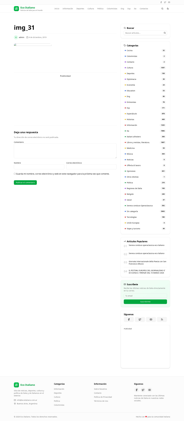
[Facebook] (161, 2)
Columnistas (112, 8)
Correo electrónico (74, 163)
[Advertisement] (65, 95)
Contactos (144, 8)
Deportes (80, 8)
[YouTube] (169, 2)
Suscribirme (145, 301)
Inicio (57, 8)
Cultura (91, 8)
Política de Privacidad (103, 397)
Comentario (19, 142)
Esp (129, 8)
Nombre (17, 163)
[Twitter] (165, 2)
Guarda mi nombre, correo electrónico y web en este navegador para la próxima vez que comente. (62, 173)
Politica (100, 8)
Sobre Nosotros (100, 389)
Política (57, 401)
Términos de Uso (101, 401)
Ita (135, 8)
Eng (122, 8)
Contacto (97, 393)
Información (68, 8)
